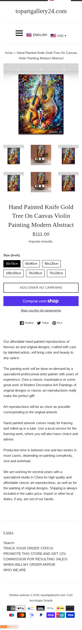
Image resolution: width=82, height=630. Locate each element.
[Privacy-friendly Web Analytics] (9, 627)
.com (41, 10)
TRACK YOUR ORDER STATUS (28, 548)
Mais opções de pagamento (41, 310)
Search (8, 543)
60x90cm (31, 262)
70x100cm (35, 272)
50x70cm (12, 262)
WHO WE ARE (14, 570)
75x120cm (56, 272)
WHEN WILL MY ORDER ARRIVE (29, 564)
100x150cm (13, 272)
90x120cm (51, 262)
